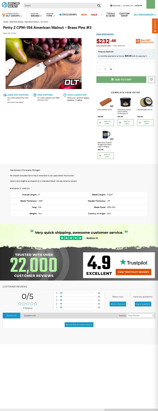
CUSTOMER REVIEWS (15, 286)
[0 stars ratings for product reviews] (28, 304)
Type (50, 15)
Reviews (155, 24)
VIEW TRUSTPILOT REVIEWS (133, 272)
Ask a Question (143, 304)
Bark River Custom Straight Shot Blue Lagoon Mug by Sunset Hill (105, 146)
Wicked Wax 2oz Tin (144, 110)
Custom (124, 14)
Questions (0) (30, 315)
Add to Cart (123, 79)
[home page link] (11, 5)
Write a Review (118, 304)
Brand (35, 15)
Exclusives (69, 14)
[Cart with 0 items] (150, 4)
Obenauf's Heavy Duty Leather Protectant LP (124, 112)
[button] (125, 56)
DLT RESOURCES (144, 14)
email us (70, 100)
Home (6, 22)
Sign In (138, 5)
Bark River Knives (16, 22)
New (84, 14)
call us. (80, 100)
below (86, 98)
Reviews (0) (11, 315)
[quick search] (99, 5)
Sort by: (122, 315)
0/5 (28, 296)
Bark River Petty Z (32, 22)
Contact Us (128, 5)
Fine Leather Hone (105, 110)
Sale (94, 14)
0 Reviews (27, 308)
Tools (110, 14)
